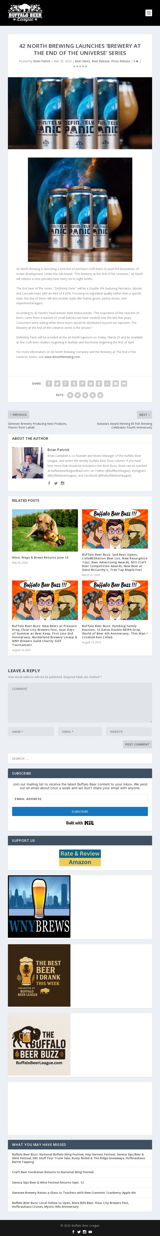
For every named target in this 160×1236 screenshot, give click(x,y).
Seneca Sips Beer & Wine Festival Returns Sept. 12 (48, 1182)
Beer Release (101, 61)
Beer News (82, 61)
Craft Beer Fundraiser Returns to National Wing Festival (53, 1172)
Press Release (120, 61)
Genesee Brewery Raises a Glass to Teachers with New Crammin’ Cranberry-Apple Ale (74, 1193)
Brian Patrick (41, 61)
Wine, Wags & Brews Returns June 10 (40, 557)
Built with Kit (80, 823)
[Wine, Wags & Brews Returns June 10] (45, 530)
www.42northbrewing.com (62, 357)
